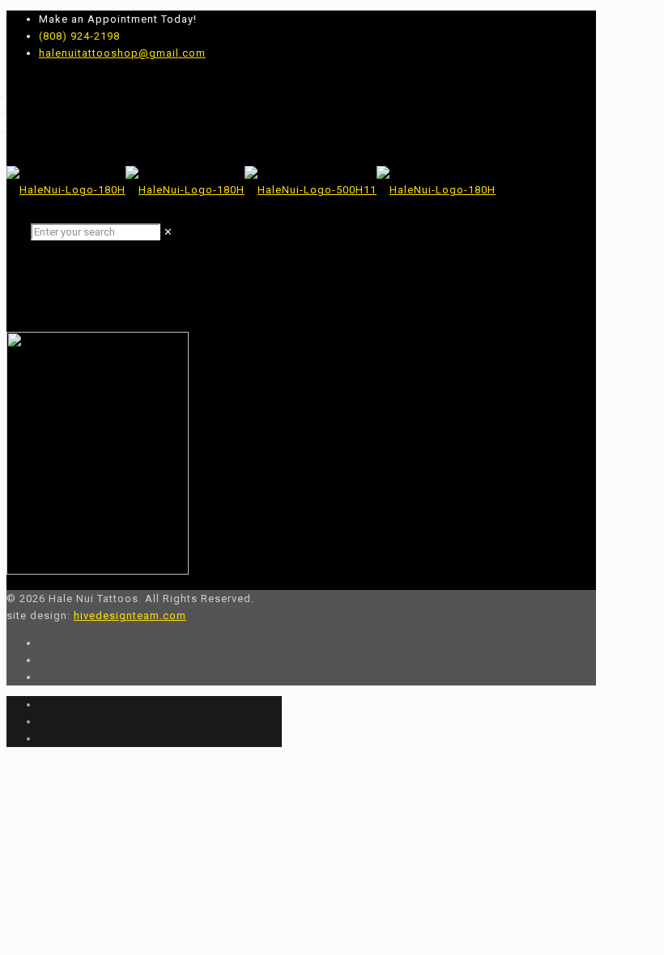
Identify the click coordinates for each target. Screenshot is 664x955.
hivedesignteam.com (130, 615)
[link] (168, 232)
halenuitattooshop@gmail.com (122, 53)
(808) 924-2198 (79, 36)
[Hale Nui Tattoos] (251, 190)
